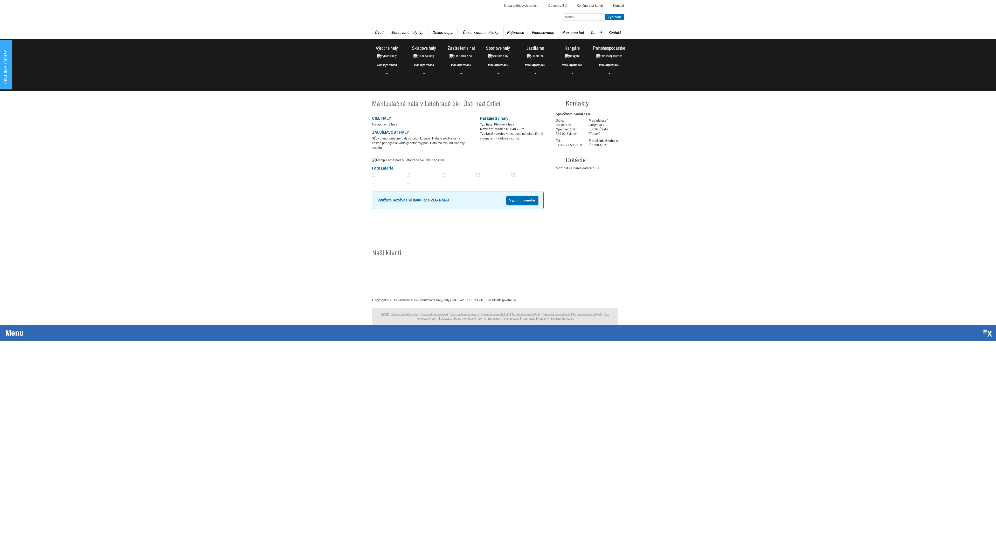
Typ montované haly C (556, 314)
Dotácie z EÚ (557, 6)
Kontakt (614, 32)
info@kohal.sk (609, 141)
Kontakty (543, 318)
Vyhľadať (614, 17)
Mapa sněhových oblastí (521, 6)
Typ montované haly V (526, 314)
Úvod (379, 32)
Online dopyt (442, 32)
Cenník (597, 32)
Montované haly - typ (404, 314)
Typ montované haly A (434, 314)
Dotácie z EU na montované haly (461, 318)
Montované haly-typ (407, 32)
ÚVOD (385, 314)
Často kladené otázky (480, 32)
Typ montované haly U (464, 314)
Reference (515, 32)
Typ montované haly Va (587, 314)
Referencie (528, 318)
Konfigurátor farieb (590, 6)
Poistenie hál (573, 32)
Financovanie (543, 32)
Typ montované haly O (495, 314)
